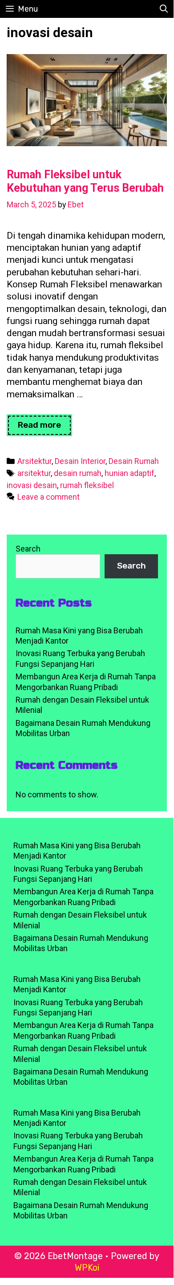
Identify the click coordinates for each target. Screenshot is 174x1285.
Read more (45, 427)
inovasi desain (32, 485)
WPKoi (87, 1267)
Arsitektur (34, 461)
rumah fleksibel (87, 485)
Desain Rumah (134, 461)
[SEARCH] (164, 9)
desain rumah (77, 473)
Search (28, 548)
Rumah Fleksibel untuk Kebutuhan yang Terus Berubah (85, 181)
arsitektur (34, 473)
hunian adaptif (129, 473)
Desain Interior (80, 461)
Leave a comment (48, 496)
